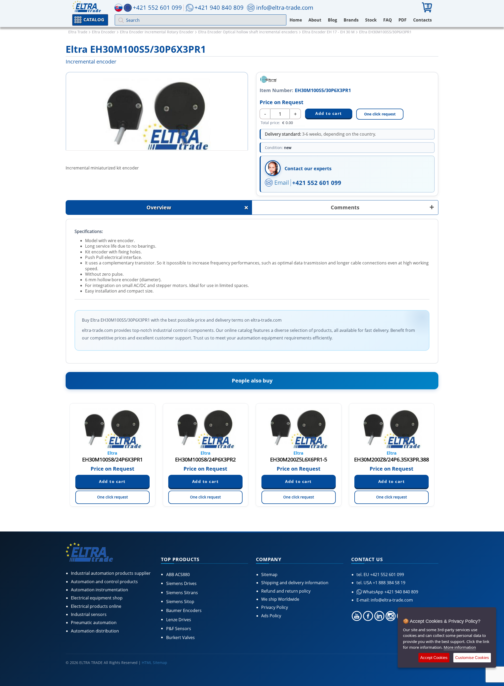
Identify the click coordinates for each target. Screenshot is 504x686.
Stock (371, 20)
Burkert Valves (180, 637)
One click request (380, 113)
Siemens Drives (181, 583)
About (314, 20)
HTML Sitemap (154, 662)
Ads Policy (271, 616)
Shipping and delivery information (294, 583)
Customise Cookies (472, 657)
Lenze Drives (178, 620)
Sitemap (269, 574)
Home (296, 20)
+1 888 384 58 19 (388, 583)
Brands (351, 20)
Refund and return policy (286, 591)
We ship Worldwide (280, 599)
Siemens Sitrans (182, 592)
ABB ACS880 (178, 574)
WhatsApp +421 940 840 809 (390, 592)
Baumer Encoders (184, 610)
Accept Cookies (434, 657)
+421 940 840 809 (219, 7)
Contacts (422, 20)
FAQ (387, 20)
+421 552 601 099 (316, 183)
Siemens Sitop (180, 601)
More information (460, 647)
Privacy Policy (274, 607)
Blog (332, 20)
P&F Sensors (178, 628)
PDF (402, 20)
